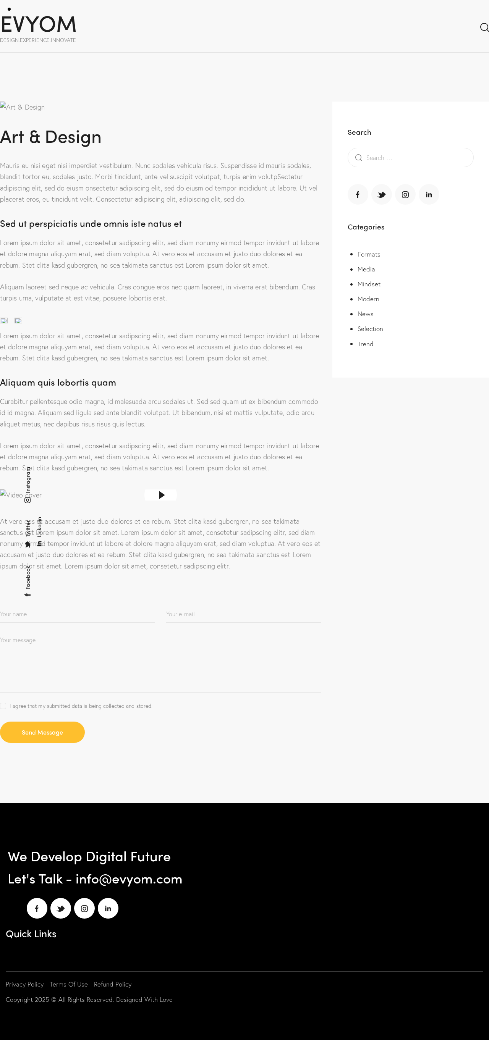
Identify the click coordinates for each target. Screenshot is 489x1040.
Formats (369, 253)
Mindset (369, 283)
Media (367, 269)
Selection (371, 328)
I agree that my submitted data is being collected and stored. (81, 705)
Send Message (42, 732)
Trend (366, 343)
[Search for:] (411, 157)
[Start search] (484, 27)
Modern (369, 298)
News (366, 313)
